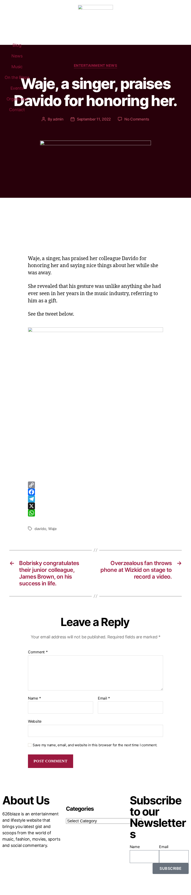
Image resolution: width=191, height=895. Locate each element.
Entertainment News (95, 66)
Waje (52, 528)
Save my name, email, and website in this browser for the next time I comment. (95, 745)
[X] (95, 505)
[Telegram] (95, 498)
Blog (17, 45)
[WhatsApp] (95, 512)
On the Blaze (17, 77)
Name (34, 698)
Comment (38, 652)
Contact (17, 109)
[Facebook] (95, 491)
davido (40, 528)
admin (58, 119)
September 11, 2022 (94, 119)
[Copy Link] (95, 484)
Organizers (17, 98)
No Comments (136, 119)
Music (17, 66)
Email (104, 698)
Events (17, 88)
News (16, 55)
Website (34, 721)
